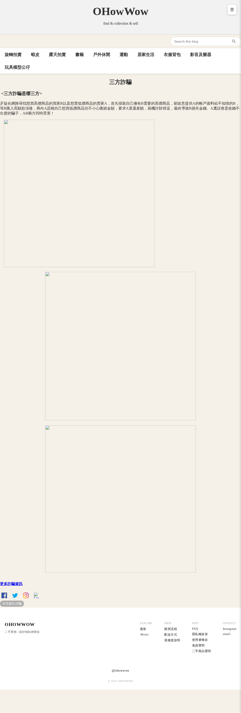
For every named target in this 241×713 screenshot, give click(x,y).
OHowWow (121, 11)
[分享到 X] (15, 595)
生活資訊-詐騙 (12, 603)
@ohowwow (120, 670)
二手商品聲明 (201, 651)
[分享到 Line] (36, 595)
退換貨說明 (172, 640)
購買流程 (170, 629)
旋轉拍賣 (13, 54)
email (227, 634)
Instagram (230, 628)
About (144, 634)
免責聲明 (198, 645)
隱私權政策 (200, 634)
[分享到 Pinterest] (26, 595)
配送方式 (170, 634)
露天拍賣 (57, 54)
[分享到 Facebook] (4, 595)
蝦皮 (35, 54)
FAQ (195, 628)
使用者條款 (200, 640)
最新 (143, 629)
